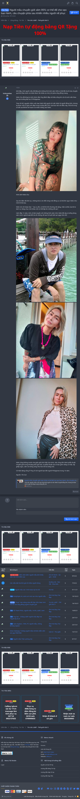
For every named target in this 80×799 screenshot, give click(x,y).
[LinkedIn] (58, 789)
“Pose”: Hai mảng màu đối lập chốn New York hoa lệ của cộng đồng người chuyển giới (28, 603)
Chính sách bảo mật (55, 796)
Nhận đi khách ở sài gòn (29, 64)
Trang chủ (44, 742)
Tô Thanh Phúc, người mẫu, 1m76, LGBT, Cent (27, 610)
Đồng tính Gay (15, 747)
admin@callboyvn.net (50, 754)
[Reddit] (64, 789)
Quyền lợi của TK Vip (47, 765)
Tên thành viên (21, 509)
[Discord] (45, 789)
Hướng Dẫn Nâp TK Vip (47, 772)
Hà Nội (51, 590)
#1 (78, 88)
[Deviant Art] (42, 789)
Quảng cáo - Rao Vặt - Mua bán (54, 583)
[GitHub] (48, 789)
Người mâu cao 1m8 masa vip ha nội (25, 590)
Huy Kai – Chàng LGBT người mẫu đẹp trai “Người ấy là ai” (26, 618)
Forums (43, 745)
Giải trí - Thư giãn (55, 632)
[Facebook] (39, 789)
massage (27, 745)
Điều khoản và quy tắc (41, 796)
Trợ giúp (64, 796)
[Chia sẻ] (75, 88)
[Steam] (68, 789)
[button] (3, 3)
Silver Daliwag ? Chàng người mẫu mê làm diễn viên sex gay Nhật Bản (27, 632)
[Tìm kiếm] (77, 3)
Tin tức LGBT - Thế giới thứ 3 (55, 603)
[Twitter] (74, 789)
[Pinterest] (61, 789)
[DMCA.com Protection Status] (7, 754)
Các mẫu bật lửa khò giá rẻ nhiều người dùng (25, 583)
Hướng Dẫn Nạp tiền (47, 776)
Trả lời (76, 491)
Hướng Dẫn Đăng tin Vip (48, 768)
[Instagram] (55, 789)
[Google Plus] (51, 789)
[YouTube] (78, 789)
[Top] (75, 796)
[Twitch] (71, 789)
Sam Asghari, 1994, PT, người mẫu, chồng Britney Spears (26, 625)
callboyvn (49, 756)
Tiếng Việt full (7, 796)
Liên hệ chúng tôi (46, 749)
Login (2, 765)
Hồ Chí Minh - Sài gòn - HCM (54, 576)
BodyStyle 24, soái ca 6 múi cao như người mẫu (28, 596)
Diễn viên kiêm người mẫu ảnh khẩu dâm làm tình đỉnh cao (26, 576)
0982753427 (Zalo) (49, 752)
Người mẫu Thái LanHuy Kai (21, 639)
